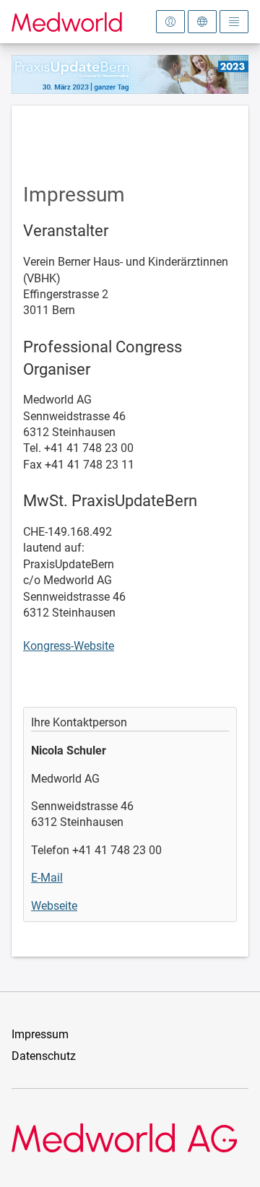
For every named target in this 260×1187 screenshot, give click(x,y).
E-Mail (47, 877)
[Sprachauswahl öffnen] (202, 21)
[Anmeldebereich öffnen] (170, 21)
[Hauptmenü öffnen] (234, 21)
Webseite (54, 906)
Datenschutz (44, 1056)
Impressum (40, 1034)
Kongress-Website (68, 646)
